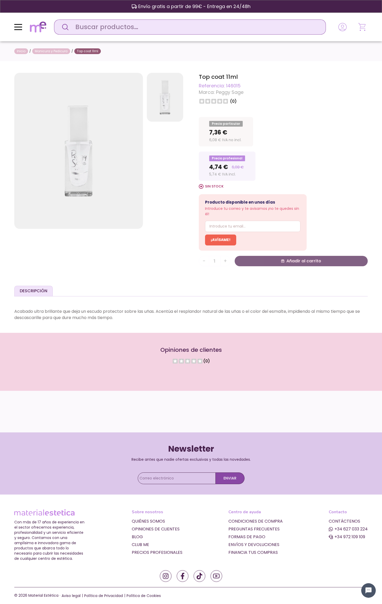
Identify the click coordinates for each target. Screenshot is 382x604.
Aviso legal (71, 595)
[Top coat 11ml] (78, 150)
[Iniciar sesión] (342, 27)
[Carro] (362, 27)
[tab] (33, 291)
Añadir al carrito (303, 261)
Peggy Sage (229, 92)
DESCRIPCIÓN (33, 291)
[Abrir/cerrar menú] (18, 27)
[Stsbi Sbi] (166, 576)
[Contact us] (368, 590)
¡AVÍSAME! (220, 239)
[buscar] (64, 27)
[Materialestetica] (38, 27)
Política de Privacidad (103, 595)
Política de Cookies (144, 595)
